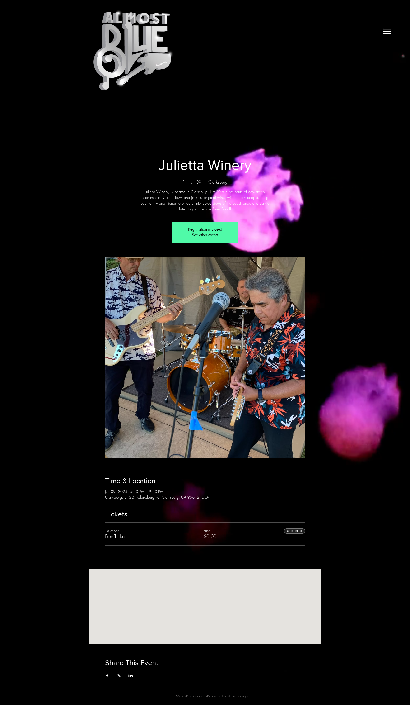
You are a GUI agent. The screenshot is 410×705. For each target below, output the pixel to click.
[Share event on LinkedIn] (130, 675)
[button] (387, 31)
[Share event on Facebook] (107, 675)
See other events (205, 235)
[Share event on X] (119, 675)
